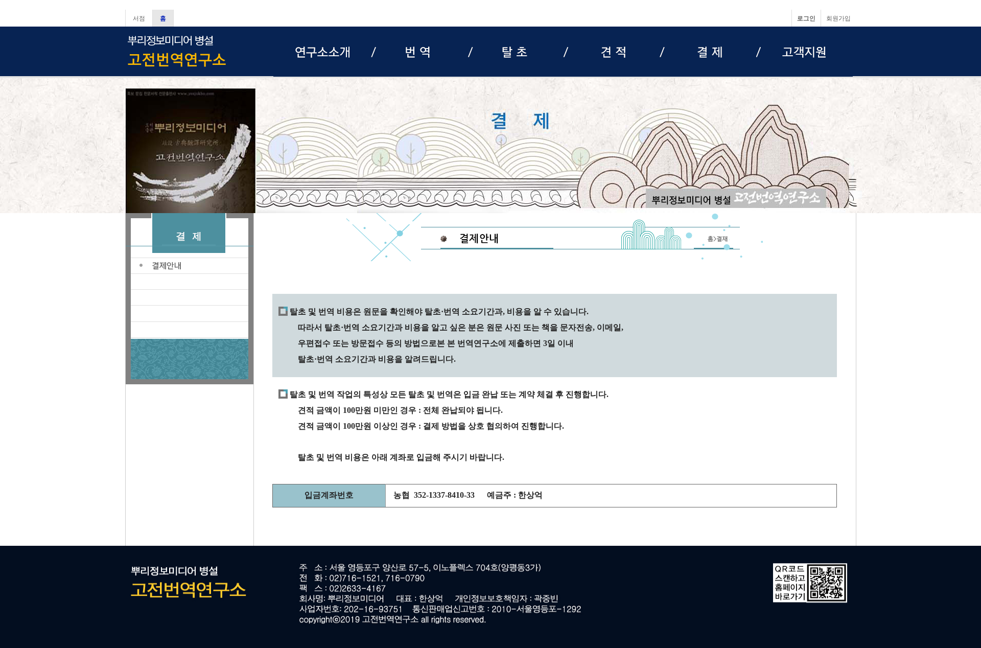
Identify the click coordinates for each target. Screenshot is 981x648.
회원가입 (838, 18)
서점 (139, 18)
